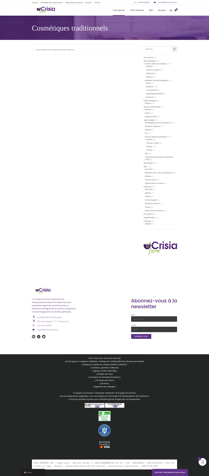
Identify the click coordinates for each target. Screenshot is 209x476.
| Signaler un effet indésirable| (104, 371)
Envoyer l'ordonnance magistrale (170, 472)
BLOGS (88, 2)
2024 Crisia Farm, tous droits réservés (104, 358)
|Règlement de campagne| (104, 386)
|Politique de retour (104, 374)
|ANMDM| (113, 364)
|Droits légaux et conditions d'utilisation (81, 361)
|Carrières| (104, 383)
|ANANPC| (122, 364)
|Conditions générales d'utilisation (104, 367)
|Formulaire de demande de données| (104, 377)
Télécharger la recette (74, 2)
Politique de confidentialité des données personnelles (122, 361)
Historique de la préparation (52, 2)
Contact (97, 2)
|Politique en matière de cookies (95, 364)
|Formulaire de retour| (104, 380)
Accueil (35, 2)
